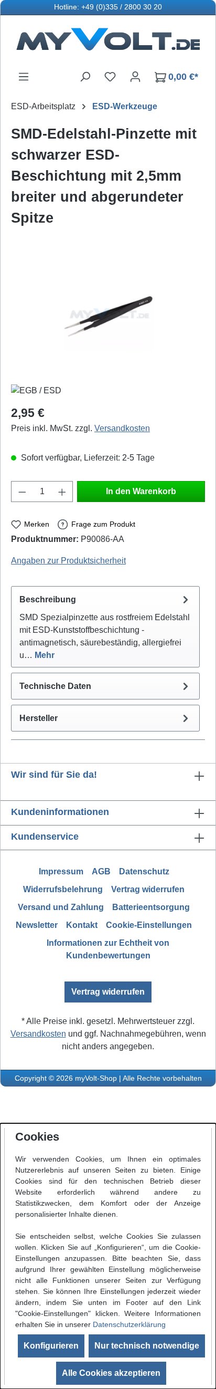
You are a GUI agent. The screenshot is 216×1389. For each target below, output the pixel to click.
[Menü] (23, 76)
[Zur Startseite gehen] (108, 43)
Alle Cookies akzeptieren (111, 1373)
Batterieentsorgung (151, 907)
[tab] (105, 626)
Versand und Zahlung (61, 907)
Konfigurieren (51, 1345)
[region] (108, 317)
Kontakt (82, 925)
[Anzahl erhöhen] (62, 491)
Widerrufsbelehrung (63, 889)
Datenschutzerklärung (129, 1324)
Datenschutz (144, 871)
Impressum (61, 871)
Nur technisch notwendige (146, 1345)
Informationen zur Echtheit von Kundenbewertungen (108, 949)
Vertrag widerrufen (148, 889)
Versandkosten (122, 428)
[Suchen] (85, 76)
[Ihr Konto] (135, 76)
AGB (101, 871)
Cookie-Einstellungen (149, 925)
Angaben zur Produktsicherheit (68, 560)
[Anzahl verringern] (22, 491)
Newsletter (37, 925)
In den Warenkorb (141, 491)
